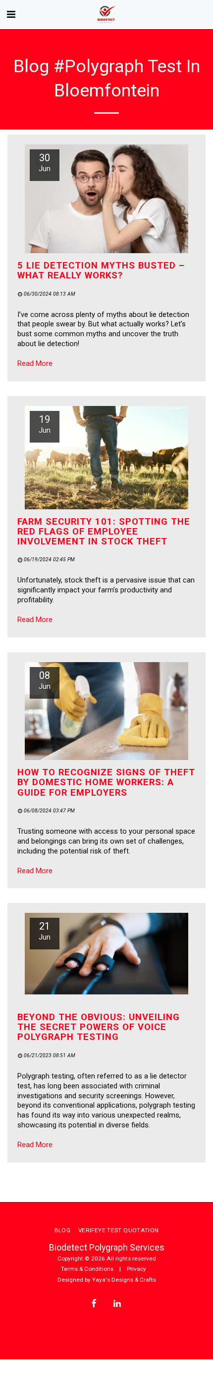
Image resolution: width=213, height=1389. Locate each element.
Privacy (136, 1268)
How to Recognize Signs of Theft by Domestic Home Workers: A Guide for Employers (106, 782)
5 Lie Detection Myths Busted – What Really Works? (101, 270)
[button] (10, 14)
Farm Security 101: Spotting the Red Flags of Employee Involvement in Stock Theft (103, 531)
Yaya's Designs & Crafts (124, 1279)
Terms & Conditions (87, 1268)
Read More (35, 363)
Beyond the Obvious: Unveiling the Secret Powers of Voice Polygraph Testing (98, 1027)
